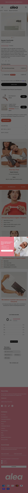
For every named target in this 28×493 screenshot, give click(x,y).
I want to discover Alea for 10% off (7, 250)
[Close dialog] (27, 237)
